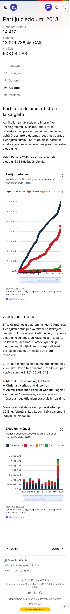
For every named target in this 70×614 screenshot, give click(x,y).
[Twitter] (35, 593)
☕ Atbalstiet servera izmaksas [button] (35, 609)
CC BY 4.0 (46, 584)
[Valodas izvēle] (56, 7)
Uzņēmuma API (18, 598)
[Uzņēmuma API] (48, 7)
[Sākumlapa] (13, 7)
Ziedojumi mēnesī (21, 316)
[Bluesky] (29, 593)
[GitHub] (41, 593)
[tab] (35, 66)
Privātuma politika (50, 598)
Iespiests (33, 598)
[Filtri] (64, 606)
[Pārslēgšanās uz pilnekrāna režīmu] (61, 175)
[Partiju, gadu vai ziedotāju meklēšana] (64, 7)
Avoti (7, 570)
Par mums (35, 603)
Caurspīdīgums (22, 570)
